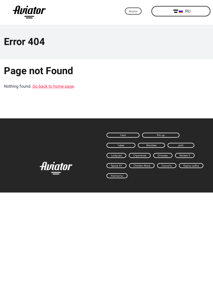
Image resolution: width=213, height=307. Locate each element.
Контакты (117, 175)
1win (123, 135)
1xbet (120, 145)
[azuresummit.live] (29, 11)
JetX (180, 145)
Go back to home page (53, 86)
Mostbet (151, 145)
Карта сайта (191, 165)
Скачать (167, 165)
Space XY (116, 165)
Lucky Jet (116, 155)
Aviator (133, 11)
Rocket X (184, 155)
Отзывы (163, 155)
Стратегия (139, 155)
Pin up (161, 135)
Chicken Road (142, 165)
